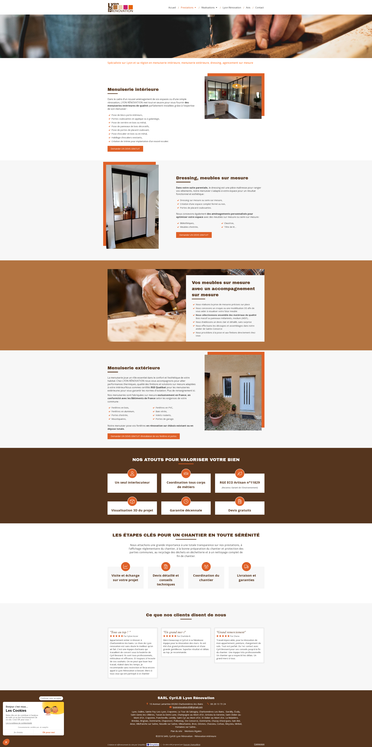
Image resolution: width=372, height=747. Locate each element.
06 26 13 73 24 (218, 703)
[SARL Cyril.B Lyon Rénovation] (120, 12)
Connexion (259, 744)
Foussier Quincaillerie (191, 744)
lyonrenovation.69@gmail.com (188, 707)
